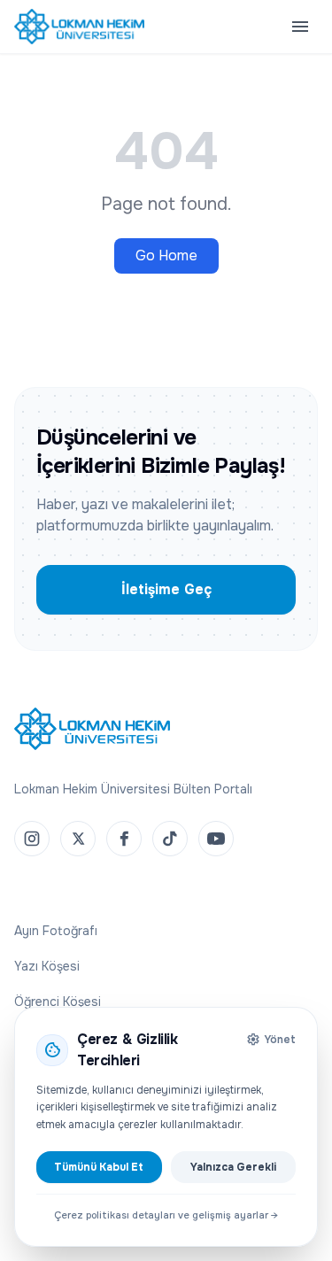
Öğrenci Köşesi (57, 1002)
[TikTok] (170, 838)
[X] (78, 838)
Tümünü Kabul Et (98, 1167)
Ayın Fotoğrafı (55, 931)
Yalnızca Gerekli (233, 1167)
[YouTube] (216, 838)
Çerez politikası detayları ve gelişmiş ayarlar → (166, 1215)
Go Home (166, 255)
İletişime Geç (166, 589)
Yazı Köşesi (47, 966)
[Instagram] (32, 838)
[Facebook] (124, 838)
